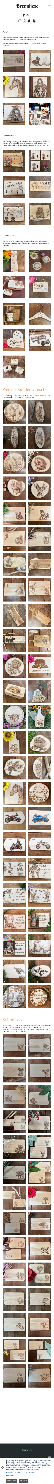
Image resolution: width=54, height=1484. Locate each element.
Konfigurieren (11, 1475)
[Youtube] (29, 21)
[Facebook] (20, 21)
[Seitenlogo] (27, 10)
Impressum (30, 1472)
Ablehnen (23, 1481)
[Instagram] (24, 21)
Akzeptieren (11, 1481)
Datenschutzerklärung (14, 1472)
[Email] (34, 21)
